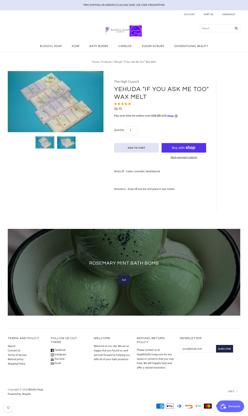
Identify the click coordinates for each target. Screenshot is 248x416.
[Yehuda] (44, 142)
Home (95, 62)
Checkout (228, 14)
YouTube (59, 359)
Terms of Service (17, 355)
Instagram (60, 354)
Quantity (119, 130)
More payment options (184, 157)
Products (106, 62)
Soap (75, 46)
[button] (122, 104)
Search (12, 346)
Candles (125, 46)
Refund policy (16, 359)
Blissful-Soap (35, 390)
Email (57, 363)
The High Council (126, 81)
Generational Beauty (191, 46)
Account (189, 14)
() (209, 14)
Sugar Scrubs (153, 46)
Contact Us (14, 351)
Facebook (60, 350)
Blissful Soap (51, 46)
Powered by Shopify (19, 394)
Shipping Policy (16, 364)
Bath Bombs (99, 46)
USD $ (231, 391)
